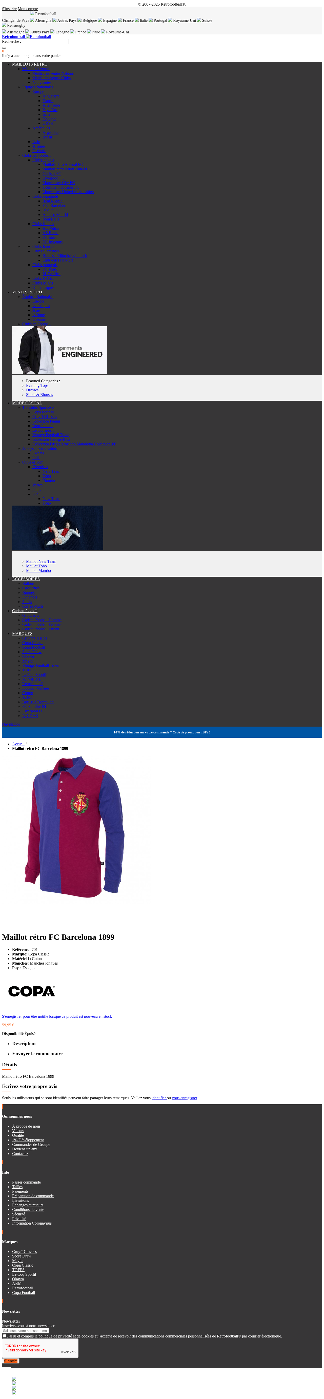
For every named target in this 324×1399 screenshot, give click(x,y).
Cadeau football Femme (41, 624)
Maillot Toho (36, 566)
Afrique (38, 146)
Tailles (17, 1187)
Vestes (37, 485)
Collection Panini (46, 421)
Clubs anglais (43, 160)
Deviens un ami (24, 1149)
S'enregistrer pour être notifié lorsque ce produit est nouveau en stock (57, 1016)
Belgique (90, 20)
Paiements (20, 1191)
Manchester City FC (59, 183)
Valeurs (18, 1131)
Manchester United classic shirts (68, 192)
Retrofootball (42, 426)
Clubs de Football (36, 155)
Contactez (20, 1153)
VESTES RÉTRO (27, 292)
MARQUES (22, 633)
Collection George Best (51, 439)
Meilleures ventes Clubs (51, 78)
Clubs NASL (43, 278)
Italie (144, 20)
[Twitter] (5, 1366)
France (128, 20)
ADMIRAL (32, 679)
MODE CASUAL (27, 403)
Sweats (38, 453)
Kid (35, 494)
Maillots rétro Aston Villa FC (66, 169)
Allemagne (15, 32)
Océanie (39, 151)
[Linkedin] (9, 1366)
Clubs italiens (43, 224)
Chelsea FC (52, 173)
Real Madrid (53, 201)
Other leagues (43, 287)
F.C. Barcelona (55, 205)
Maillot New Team (41, 561)
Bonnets (28, 592)
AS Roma (50, 233)
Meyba (27, 661)
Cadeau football (24, 611)
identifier (159, 1098)
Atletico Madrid (55, 214)
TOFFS (28, 670)
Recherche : (11, 41)
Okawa (28, 656)
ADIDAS (30, 715)
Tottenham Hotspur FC (61, 187)
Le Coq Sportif (34, 674)
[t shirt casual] (57, 548)
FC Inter (49, 237)
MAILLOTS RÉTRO (30, 64)
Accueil (18, 744)
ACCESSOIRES (26, 579)
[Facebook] (3, 1366)
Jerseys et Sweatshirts (39, 448)
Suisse (206, 20)
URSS (48, 123)
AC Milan (51, 228)
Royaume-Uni (184, 20)
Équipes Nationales (37, 87)
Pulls (36, 457)
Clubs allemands (45, 251)
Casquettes (30, 588)
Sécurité (18, 1214)
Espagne (110, 20)
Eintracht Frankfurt (58, 260)
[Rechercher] (4, 48)
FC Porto (50, 269)
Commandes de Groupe (31, 1144)
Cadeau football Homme (42, 620)
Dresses (32, 390)
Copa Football (33, 647)
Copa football (43, 412)
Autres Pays (66, 20)
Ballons (28, 583)
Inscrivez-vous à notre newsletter (28, 1326)
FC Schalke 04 (34, 706)
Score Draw (32, 652)
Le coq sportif (43, 430)
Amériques (41, 128)
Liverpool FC (53, 178)
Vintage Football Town (50, 435)
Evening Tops (37, 385)
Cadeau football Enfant (40, 629)
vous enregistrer (184, 1098)
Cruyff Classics (44, 416)
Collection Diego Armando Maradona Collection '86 (74, 444)
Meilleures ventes (36, 69)
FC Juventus (53, 242)
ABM (27, 697)
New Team (51, 471)
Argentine (50, 132)
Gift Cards (30, 615)
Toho (47, 476)
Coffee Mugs (32, 606)
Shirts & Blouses (39, 394)
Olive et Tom (32, 462)
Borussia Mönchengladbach (65, 255)
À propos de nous (26, 1126)
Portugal (160, 20)
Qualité (18, 1135)
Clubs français (43, 246)
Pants (36, 489)
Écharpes (29, 597)
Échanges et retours (27, 1205)
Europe (38, 91)
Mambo (49, 480)
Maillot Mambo (38, 570)
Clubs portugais (44, 265)
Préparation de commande (33, 1196)
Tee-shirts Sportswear (39, 407)
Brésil (47, 137)
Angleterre (51, 96)
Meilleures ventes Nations (53, 73)
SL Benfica (51, 274)
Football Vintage (35, 688)
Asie (36, 141)
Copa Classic (32, 643)
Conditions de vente (28, 1209)
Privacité (19, 1218)
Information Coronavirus (32, 1223)
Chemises (40, 467)
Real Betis (51, 219)
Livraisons (20, 1200)
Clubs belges (42, 283)
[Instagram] (7, 1366)
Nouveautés (41, 82)
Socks (27, 601)
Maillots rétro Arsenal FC (63, 164)
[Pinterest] (10, 1366)
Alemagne (43, 20)
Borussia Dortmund (38, 702)
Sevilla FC (51, 210)
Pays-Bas (50, 110)
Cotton (27, 693)
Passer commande (26, 1182)
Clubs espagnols (45, 196)
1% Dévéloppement (28, 1140)
